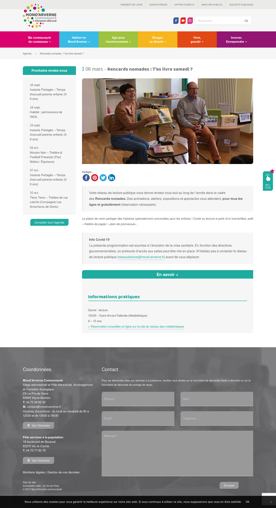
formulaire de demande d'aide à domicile (216, 380)
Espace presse (158, 4)
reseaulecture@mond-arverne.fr (141, 257)
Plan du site (29, 482)
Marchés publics (211, 4)
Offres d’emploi (184, 4)
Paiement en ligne (131, 4)
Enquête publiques (241, 4)
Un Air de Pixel (51, 485)
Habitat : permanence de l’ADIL (46, 112)
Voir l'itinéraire (41, 425)
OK (248, 501)
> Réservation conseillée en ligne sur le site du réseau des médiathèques (136, 326)
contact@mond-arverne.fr (44, 406)
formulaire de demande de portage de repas (127, 385)
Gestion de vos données (63, 472)
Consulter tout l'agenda (49, 222)
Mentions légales (34, 472)
